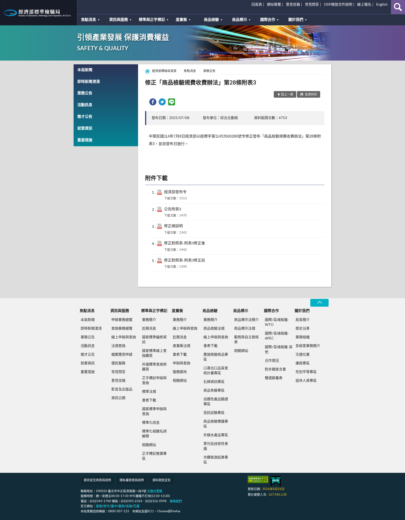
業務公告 (84, 93)
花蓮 (136, 506)
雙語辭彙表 (273, 378)
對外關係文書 (275, 369)
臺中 (114, 506)
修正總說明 (173, 226)
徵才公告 (84, 117)
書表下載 (149, 400)
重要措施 (84, 140)
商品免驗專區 (214, 390)
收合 (319, 303)
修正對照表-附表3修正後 (184, 243)
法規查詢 (118, 346)
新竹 (106, 506)
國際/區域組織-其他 (278, 349)
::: (4, 6)
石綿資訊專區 (214, 382)
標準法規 (149, 391)
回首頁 (256, 4)
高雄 (129, 506)
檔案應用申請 (121, 354)
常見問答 (312, 4)
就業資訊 (84, 128)
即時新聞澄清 (88, 82)
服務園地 (180, 372)
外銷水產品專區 (215, 435)
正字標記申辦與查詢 (154, 380)
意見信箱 (293, 4)
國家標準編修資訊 (154, 339)
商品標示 (239, 20)
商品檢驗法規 (214, 328)
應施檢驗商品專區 (215, 357)
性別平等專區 (306, 372)
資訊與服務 (118, 20)
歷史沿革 (303, 328)
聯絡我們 (176, 501)
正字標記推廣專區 (154, 456)
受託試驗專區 (214, 413)
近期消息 (149, 328)
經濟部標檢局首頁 (164, 71)
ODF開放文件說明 (338, 4)
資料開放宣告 (161, 480)
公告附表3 (172, 209)
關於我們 (295, 20)
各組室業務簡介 (308, 346)
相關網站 (149, 445)
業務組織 (303, 337)
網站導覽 (274, 4)
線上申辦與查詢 (123, 337)
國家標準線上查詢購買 (154, 353)
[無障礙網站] (258, 479)
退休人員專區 (306, 380)
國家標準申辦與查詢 (154, 411)
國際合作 (267, 20)
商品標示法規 (244, 328)
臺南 (121, 506)
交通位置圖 (154, 491)
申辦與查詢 (181, 363)
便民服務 (118, 363)
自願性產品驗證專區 (215, 401)
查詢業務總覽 (121, 328)
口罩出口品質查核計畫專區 (215, 370)
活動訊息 (84, 105)
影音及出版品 (121, 389)
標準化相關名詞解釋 (154, 434)
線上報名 (364, 4)
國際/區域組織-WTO (277, 322)
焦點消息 (88, 20)
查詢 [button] (398, 7)
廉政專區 (303, 363)
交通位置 (303, 354)
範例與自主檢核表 (246, 339)
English (381, 4)
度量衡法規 (181, 346)
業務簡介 (149, 320)
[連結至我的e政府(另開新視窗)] (276, 481)
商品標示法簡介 (246, 320)
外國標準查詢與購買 (154, 367)
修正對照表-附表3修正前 (184, 260)
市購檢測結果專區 (215, 460)
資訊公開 (118, 398)
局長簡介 (303, 320)
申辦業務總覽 (121, 320)
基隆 (99, 506)
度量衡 (181, 20)
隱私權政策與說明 (132, 480)
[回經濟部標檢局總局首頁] (38, 12)
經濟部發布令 (175, 192)
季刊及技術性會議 (215, 446)
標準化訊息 (151, 422)
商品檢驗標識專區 (215, 424)
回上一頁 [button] (287, 94)
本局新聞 (84, 70)
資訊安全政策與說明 (97, 480)
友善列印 (310, 94)
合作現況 (272, 360)
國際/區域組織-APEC (277, 336)
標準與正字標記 (152, 20)
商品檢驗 (211, 20)
